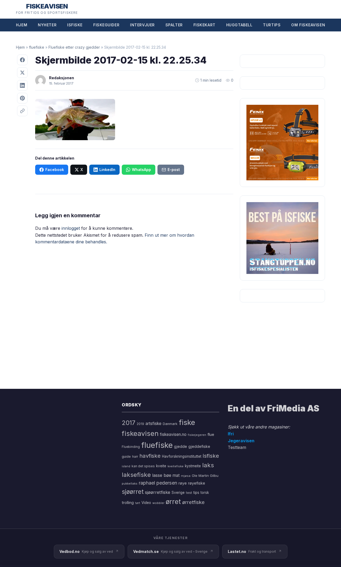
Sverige (178, 492)
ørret (173, 502)
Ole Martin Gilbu (205, 475)
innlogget (71, 228)
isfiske (211, 455)
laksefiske (136, 474)
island (126, 466)
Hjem (21, 25)
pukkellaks (129, 483)
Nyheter (47, 25)
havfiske (150, 455)
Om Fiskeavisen (308, 25)
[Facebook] (22, 60)
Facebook (54, 169)
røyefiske (196, 483)
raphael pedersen (158, 483)
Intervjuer (142, 25)
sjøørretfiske (157, 492)
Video (146, 503)
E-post (174, 169)
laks (208, 465)
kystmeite (193, 466)
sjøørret (133, 491)
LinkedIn (107, 169)
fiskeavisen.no (173, 434)
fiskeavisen (140, 433)
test (189, 493)
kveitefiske (176, 466)
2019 (140, 424)
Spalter (174, 25)
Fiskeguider (106, 25)
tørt (137, 503)
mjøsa (185, 476)
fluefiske (36, 47)
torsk (205, 492)
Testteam (237, 447)
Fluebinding (131, 447)
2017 (128, 422)
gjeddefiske (199, 446)
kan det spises (143, 466)
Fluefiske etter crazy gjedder (74, 47)
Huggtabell (239, 25)
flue (211, 434)
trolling (128, 502)
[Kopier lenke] (22, 111)
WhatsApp (141, 169)
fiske (187, 422)
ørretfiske (193, 502)
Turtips (272, 25)
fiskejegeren (197, 435)
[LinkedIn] (22, 85)
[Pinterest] (22, 98)
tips (196, 492)
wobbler (158, 503)
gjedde (180, 446)
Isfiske (75, 25)
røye (182, 483)
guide (126, 456)
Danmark (170, 424)
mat (176, 475)
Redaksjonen (61, 78)
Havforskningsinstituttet (181, 456)
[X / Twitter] (22, 72)
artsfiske (153, 423)
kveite (161, 466)
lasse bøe (161, 475)
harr (135, 456)
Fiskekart (204, 25)
